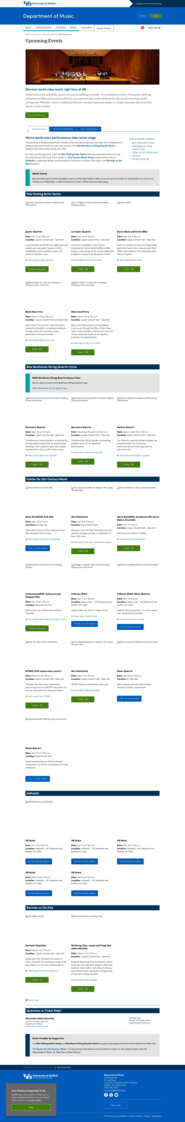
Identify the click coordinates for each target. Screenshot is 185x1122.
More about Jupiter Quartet (40, 260)
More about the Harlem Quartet (134, 456)
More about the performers (132, 539)
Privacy (147, 1116)
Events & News (50, 34)
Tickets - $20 (82, 269)
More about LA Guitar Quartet (88, 260)
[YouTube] (116, 1095)
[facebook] (106, 1095)
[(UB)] (78, 4)
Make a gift (116, 1105)
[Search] (142, 28)
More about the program (85, 980)
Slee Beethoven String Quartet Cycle (95, 145)
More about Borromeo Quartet (42, 456)
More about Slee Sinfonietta (87, 690)
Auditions (143, 16)
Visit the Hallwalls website (84, 624)
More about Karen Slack (131, 260)
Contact (156, 16)
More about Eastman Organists (42, 971)
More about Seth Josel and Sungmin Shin (47, 619)
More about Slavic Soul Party (87, 343)
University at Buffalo (118, 1116)
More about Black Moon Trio (41, 340)
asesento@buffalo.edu (139, 1023)
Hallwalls (30, 160)
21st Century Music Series (81, 157)
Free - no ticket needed (37, 548)
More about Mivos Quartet (132, 619)
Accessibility (156, 1116)
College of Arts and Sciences (149, 4)
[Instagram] (111, 1095)
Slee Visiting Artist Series (73, 154)
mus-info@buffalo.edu (114, 1090)
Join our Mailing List (37, 115)
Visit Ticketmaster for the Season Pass (49, 388)
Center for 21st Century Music (51, 1048)
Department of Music (48, 15)
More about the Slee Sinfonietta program (93, 542)
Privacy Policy (35, 1100)
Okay (31, 1107)
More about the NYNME (39, 696)
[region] (31, 1099)
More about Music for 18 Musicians (44, 539)
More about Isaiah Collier (85, 616)
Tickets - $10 (83, 551)
